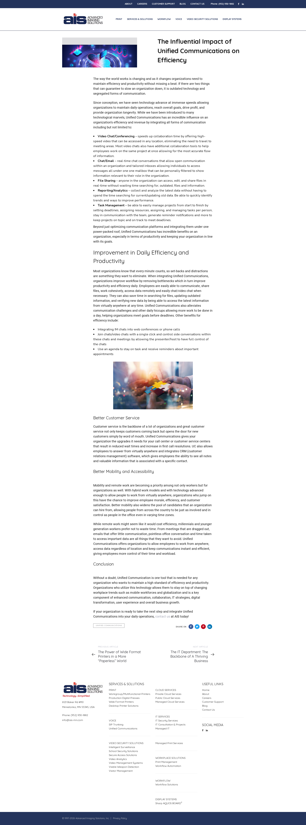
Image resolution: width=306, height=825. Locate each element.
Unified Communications (109, 625)
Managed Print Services (169, 743)
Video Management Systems (126, 763)
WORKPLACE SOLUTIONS (170, 758)
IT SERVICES (162, 717)
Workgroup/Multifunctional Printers (129, 694)
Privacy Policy (120, 818)
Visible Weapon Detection (124, 767)
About (205, 694)
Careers (206, 698)
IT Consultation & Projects (170, 725)
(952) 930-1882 (226, 4)
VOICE (112, 721)
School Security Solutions (123, 751)
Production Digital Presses (124, 698)
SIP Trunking (116, 725)
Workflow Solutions (166, 784)
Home (205, 690)
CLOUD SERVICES (165, 690)
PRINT (112, 690)
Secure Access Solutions (123, 755)
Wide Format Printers (121, 702)
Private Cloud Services (168, 694)
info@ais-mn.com (72, 720)
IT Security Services (166, 721)
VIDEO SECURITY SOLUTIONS (126, 743)
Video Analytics (118, 759)
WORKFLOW (162, 781)
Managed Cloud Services (170, 702)
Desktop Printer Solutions (123, 706)
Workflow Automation (168, 766)
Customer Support (213, 702)
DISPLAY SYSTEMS (166, 799)
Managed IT (162, 728)
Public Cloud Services (167, 698)
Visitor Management (121, 771)
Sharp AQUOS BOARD (168, 803)
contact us (162, 616)
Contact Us (208, 710)
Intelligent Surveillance (122, 747)
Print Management (166, 762)
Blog (205, 706)
